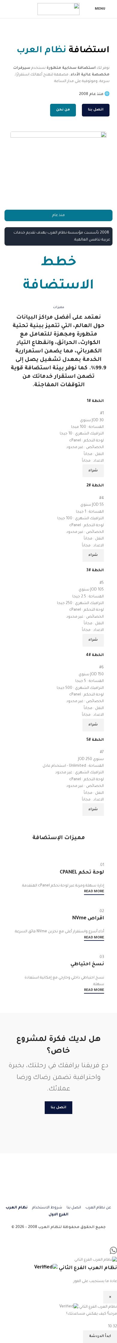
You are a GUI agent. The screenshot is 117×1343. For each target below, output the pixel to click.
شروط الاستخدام (47, 1208)
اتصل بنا (74, 1208)
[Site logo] (59, 9)
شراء (93, 471)
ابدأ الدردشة (100, 1336)
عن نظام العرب (98, 1208)
